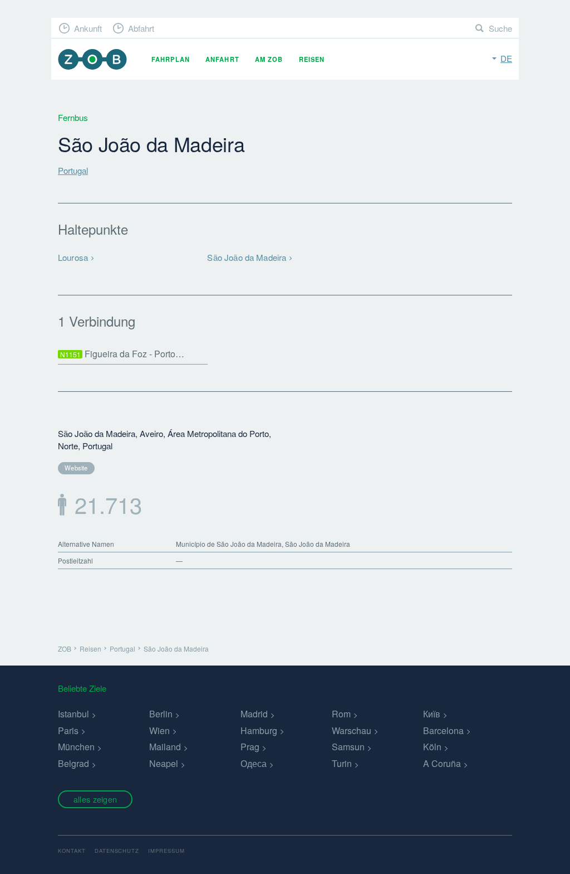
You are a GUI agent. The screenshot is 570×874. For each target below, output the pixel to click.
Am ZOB (269, 59)
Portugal (73, 170)
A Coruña (442, 763)
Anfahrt (222, 59)
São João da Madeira (246, 257)
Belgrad (73, 763)
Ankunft (88, 28)
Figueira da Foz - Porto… (122, 353)
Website (76, 467)
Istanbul (73, 713)
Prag (249, 746)
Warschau (351, 730)
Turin (342, 763)
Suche (500, 28)
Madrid (254, 713)
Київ (431, 713)
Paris (68, 730)
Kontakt (72, 850)
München (76, 746)
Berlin (161, 713)
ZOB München (92, 59)
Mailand (165, 746)
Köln (432, 746)
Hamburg (258, 730)
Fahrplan (170, 59)
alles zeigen (95, 799)
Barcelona (443, 730)
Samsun (348, 746)
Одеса (253, 763)
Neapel (163, 763)
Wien (159, 730)
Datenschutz (117, 850)
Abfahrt (141, 28)
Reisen (312, 59)
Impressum (166, 850)
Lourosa (73, 257)
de (506, 58)
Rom (341, 713)
